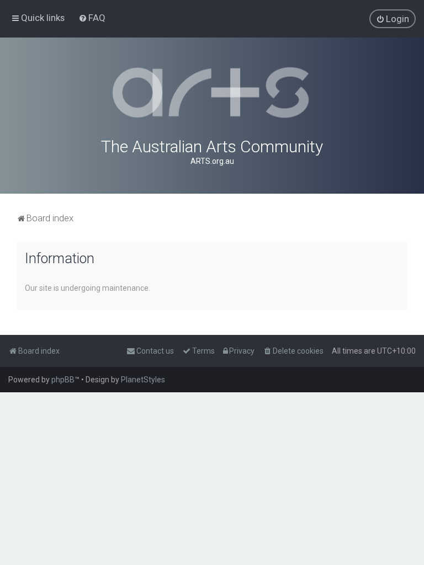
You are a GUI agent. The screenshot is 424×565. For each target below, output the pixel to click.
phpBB (63, 379)
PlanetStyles (143, 379)
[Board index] (212, 92)
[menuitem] (92, 17)
